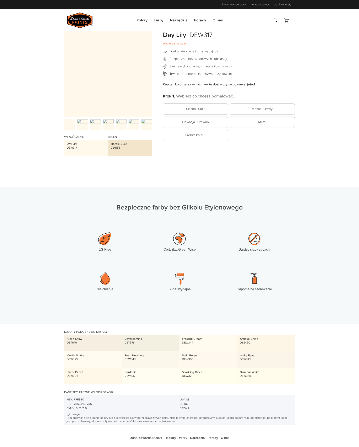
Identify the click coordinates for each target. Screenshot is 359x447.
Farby (159, 20)
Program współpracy (234, 4)
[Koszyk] (286, 20)
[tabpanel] (108, 73)
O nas (218, 20)
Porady (200, 20)
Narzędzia (179, 20)
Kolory (142, 20)
